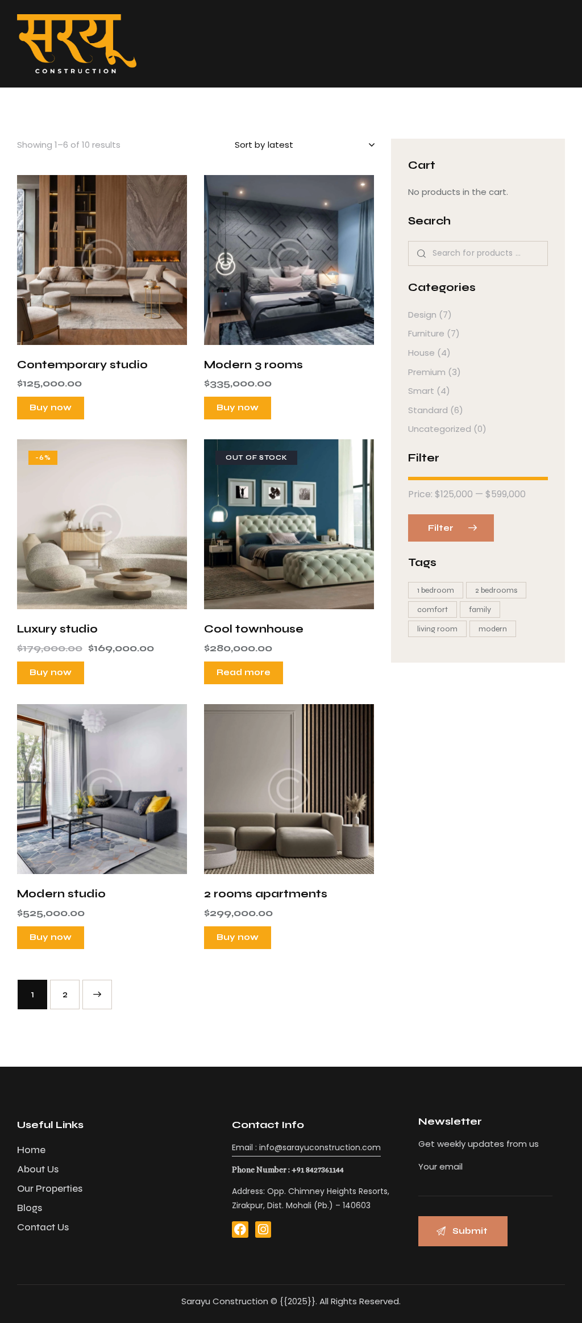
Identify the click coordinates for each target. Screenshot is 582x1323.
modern (493, 629)
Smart (421, 391)
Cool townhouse (254, 628)
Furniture (426, 333)
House (421, 353)
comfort (432, 609)
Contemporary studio (82, 364)
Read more (244, 672)
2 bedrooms (496, 590)
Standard (428, 410)
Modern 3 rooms (253, 364)
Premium (427, 372)
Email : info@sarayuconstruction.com (306, 1147)
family (480, 609)
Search (421, 253)
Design (422, 315)
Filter (441, 528)
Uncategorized (439, 429)
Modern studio (61, 893)
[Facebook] (240, 1229)
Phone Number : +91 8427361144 (288, 1169)
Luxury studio (57, 628)
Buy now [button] (51, 407)
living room (437, 629)
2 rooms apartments (265, 893)
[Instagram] (263, 1229)
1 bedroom (435, 590)
